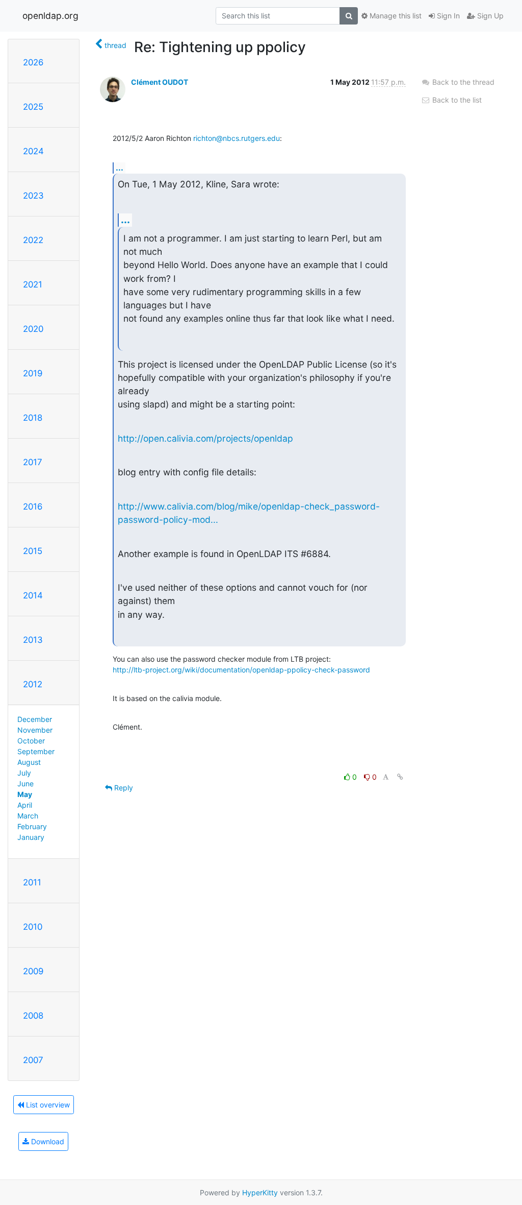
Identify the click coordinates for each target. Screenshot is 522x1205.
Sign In (447, 15)
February (32, 826)
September (36, 751)
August (29, 762)
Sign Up (489, 15)
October (31, 740)
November (35, 730)
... (119, 167)
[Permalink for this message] (400, 776)
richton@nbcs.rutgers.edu (236, 138)
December (34, 719)
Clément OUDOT (159, 82)
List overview (47, 1104)
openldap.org (50, 15)
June (25, 783)
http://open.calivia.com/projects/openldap (205, 438)
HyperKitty (260, 1192)
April (24, 805)
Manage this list (395, 15)
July (24, 772)
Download (46, 1141)
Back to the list (456, 99)
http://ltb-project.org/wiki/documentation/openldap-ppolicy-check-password (241, 669)
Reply (122, 787)
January (30, 837)
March (27, 815)
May (24, 794)
